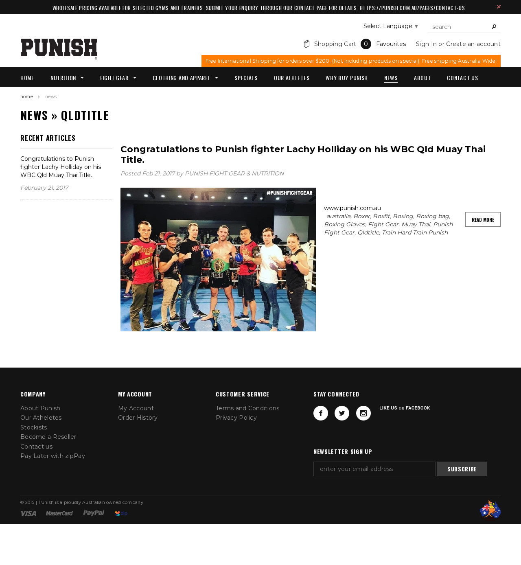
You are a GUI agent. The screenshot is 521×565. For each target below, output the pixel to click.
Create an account (473, 44)
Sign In (426, 44)
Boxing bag (432, 216)
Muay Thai (415, 224)
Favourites (391, 44)
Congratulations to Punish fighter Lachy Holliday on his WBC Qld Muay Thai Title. (60, 167)
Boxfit (381, 216)
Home (26, 96)
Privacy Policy (236, 417)
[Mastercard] (59, 513)
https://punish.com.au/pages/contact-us (412, 8)
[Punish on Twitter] (342, 413)
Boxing (403, 216)
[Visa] (28, 513)
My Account (136, 408)
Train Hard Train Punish (415, 232)
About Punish (40, 408)
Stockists (33, 427)
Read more (483, 220)
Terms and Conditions (248, 408)
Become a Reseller (48, 436)
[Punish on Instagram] (363, 413)
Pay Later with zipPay (52, 456)
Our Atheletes (41, 417)
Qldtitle (368, 232)
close (499, 7)
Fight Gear (383, 224)
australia (338, 216)
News (34, 115)
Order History (138, 417)
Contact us (36, 446)
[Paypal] (94, 513)
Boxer (361, 216)
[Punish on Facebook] (320, 413)
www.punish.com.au (352, 208)
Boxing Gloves (344, 224)
